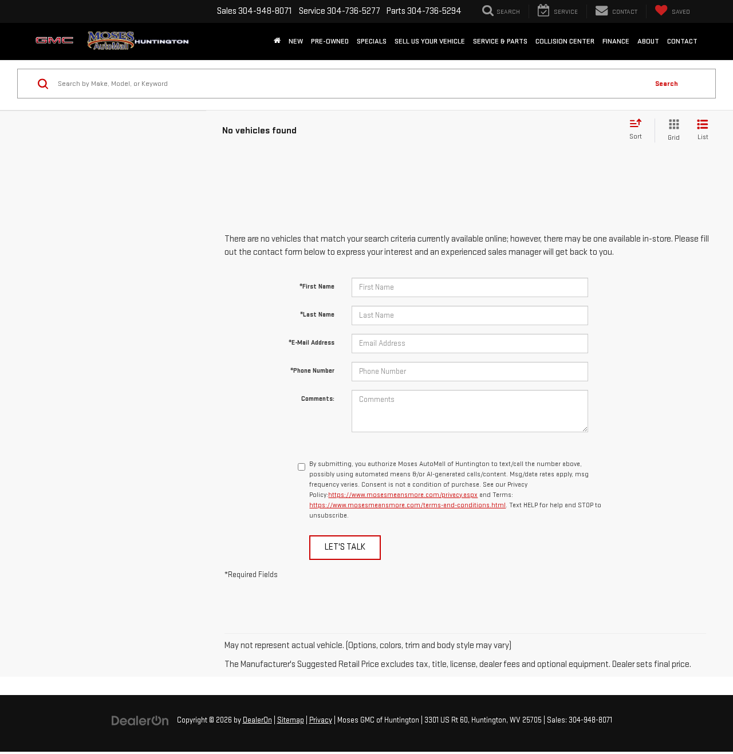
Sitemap (290, 720)
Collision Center (564, 41)
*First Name (316, 286)
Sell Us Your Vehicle (430, 41)
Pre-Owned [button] (330, 41)
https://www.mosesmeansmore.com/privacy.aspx (403, 495)
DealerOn (257, 720)
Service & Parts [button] (500, 41)
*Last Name (317, 314)
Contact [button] (682, 41)
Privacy (320, 720)
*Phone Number (312, 370)
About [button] (648, 41)
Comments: (317, 398)
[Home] (277, 41)
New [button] (296, 41)
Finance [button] (615, 41)
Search (666, 83)
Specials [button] (372, 41)
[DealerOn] (140, 719)
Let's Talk (345, 547)
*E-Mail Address (311, 342)
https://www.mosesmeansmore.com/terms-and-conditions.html (407, 505)
